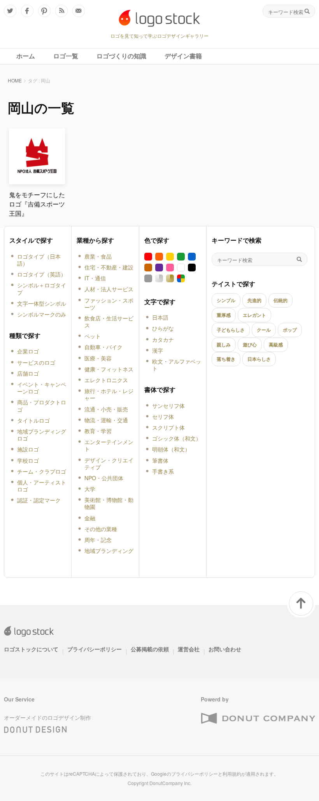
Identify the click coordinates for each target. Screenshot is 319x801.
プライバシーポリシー (94, 649)
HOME (15, 80)
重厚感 (224, 314)
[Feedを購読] (61, 11)
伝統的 (280, 300)
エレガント (254, 314)
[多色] (180, 278)
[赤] (148, 256)
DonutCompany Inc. (170, 783)
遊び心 (250, 344)
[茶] (148, 267)
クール (264, 329)
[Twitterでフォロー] (10, 11)
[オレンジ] (159, 256)
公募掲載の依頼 (150, 649)
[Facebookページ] (27, 11)
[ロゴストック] (159, 18)
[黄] (170, 256)
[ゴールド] (170, 278)
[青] (191, 256)
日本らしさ (259, 358)
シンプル (226, 300)
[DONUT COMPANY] (258, 718)
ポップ (290, 329)
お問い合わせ (225, 649)
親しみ (224, 344)
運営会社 (189, 649)
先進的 (254, 300)
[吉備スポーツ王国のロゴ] (37, 181)
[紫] (159, 267)
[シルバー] (159, 278)
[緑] (180, 256)
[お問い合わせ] (78, 11)
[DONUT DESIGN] (35, 728)
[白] (180, 267)
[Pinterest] (44, 11)
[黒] (191, 267)
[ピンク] (170, 267)
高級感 (276, 344)
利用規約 (232, 773)
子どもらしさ (231, 329)
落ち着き (226, 358)
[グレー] (148, 278)
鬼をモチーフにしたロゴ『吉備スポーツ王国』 (37, 204)
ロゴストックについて (31, 649)
